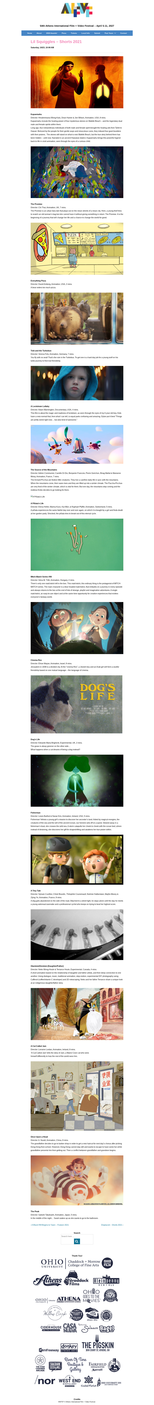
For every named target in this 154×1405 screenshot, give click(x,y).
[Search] (77, 1241)
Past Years (109, 33)
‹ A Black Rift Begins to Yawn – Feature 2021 (50, 1225)
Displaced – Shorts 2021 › (112, 1225)
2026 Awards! (51, 33)
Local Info (85, 33)
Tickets (74, 33)
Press (64, 33)
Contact (123, 33)
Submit (97, 33)
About (39, 33)
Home (29, 33)
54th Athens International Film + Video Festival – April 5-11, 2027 (77, 26)
